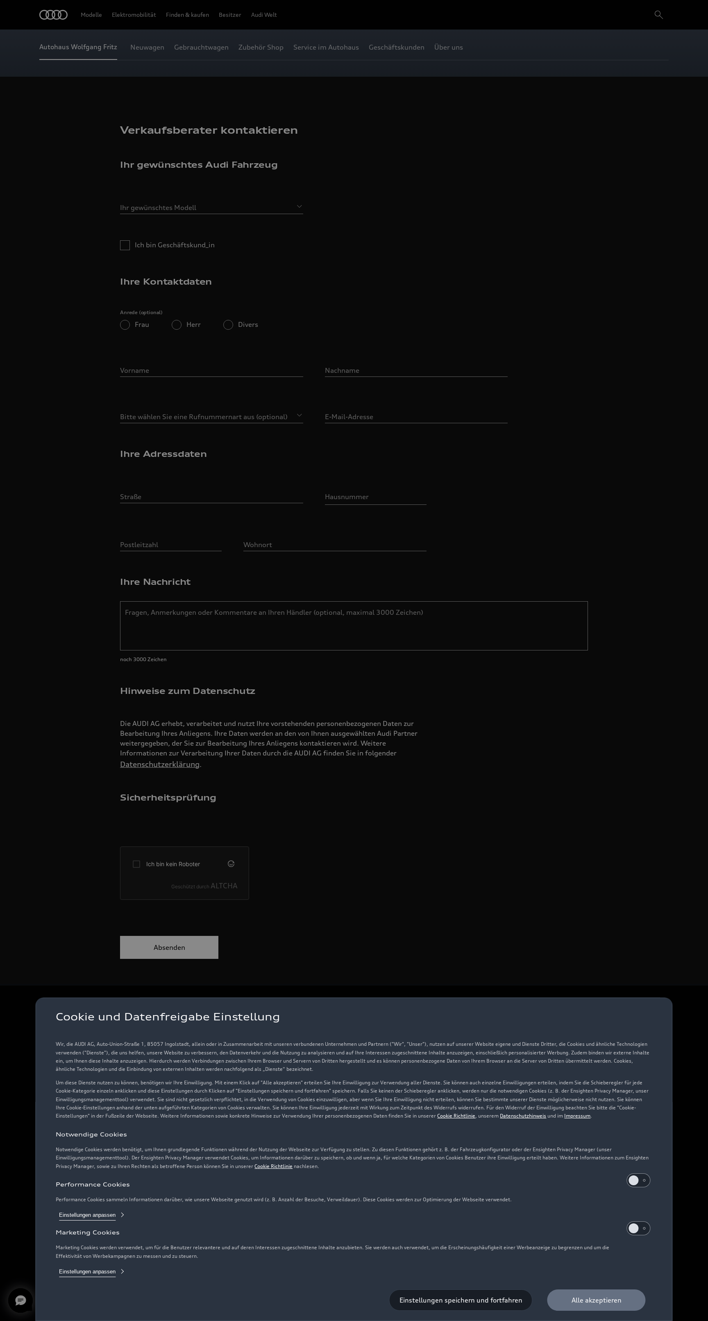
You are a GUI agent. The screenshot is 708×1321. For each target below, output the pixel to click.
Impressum (577, 1116)
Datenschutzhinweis (523, 1116)
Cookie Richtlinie (456, 1116)
